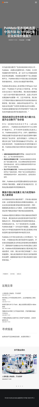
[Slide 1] (17, 386)
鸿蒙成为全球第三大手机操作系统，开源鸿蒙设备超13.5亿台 (19, 312)
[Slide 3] (20, 386)
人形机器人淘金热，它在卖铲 (11, 293)
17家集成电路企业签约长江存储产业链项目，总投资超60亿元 (19, 319)
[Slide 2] (19, 386)
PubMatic (5, 274)
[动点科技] (5, 2)
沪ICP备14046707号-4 (28, 398)
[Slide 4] (22, 386)
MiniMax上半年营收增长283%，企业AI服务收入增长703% (19, 299)
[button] (36, 2)
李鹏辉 (28, 39)
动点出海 (22, 39)
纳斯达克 (19, 274)
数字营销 (13, 274)
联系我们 (27, 336)
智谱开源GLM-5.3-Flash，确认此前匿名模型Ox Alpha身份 (19, 306)
